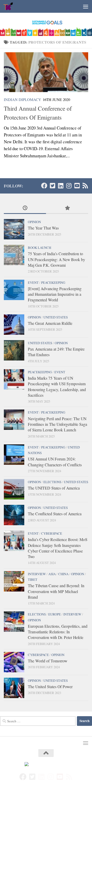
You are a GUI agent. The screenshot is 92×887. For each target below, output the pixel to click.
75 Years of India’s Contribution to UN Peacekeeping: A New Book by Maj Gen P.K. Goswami (56, 259)
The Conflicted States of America (55, 513)
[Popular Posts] (67, 208)
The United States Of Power (50, 686)
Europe (54, 614)
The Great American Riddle (50, 323)
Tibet (32, 579)
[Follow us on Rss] (85, 186)
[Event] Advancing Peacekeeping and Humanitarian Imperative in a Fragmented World (55, 294)
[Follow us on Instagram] (69, 186)
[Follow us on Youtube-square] (77, 186)
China (63, 574)
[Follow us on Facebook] (44, 186)
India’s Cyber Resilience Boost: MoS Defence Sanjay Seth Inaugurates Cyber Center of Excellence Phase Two (57, 548)
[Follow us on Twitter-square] (52, 186)
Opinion (34, 222)
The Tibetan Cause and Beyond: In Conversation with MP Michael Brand (56, 591)
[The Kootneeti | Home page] (10, 6)
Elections (52, 482)
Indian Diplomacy (22, 99)
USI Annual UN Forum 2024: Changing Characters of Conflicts (55, 461)
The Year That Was (43, 227)
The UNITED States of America (54, 488)
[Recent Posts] (25, 208)
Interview (37, 574)
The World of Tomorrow (47, 660)
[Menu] (85, 6)
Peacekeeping (53, 282)
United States (55, 317)
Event (33, 282)
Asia (52, 574)
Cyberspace (51, 533)
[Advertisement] (46, 839)
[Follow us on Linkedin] (60, 186)
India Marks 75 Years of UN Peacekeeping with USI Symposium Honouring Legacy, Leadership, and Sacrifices (57, 386)
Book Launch (39, 247)
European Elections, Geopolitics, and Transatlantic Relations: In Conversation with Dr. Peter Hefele (57, 631)
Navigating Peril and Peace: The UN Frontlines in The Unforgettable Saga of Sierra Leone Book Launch (57, 424)
